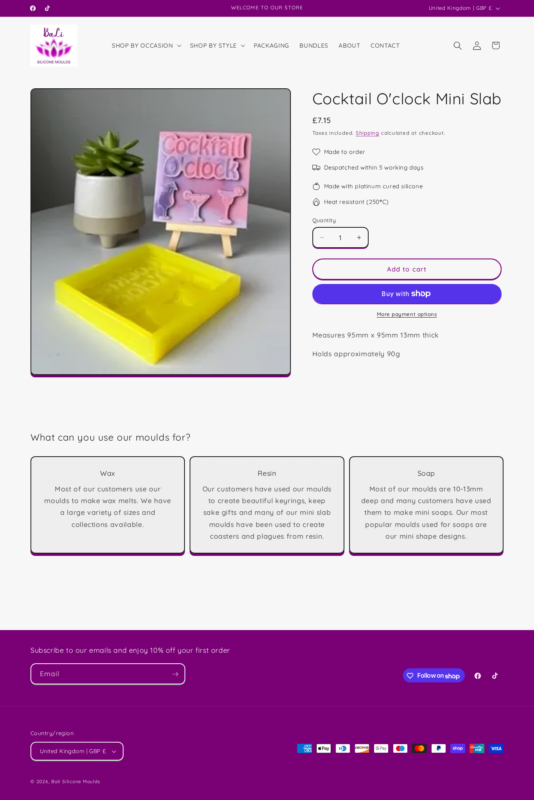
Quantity (324, 220)
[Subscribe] (175, 674)
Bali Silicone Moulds (75, 781)
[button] (146, 46)
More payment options (407, 314)
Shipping (367, 133)
